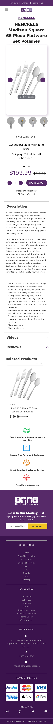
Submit (39, 526)
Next (41, 363)
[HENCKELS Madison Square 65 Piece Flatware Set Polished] (11, 121)
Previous (37, 363)
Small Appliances (26, 610)
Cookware (26, 603)
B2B (26, 576)
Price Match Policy (26, 556)
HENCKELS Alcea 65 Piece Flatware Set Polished (23, 410)
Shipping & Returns (26, 563)
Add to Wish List (27, 194)
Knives (26, 606)
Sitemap (26, 580)
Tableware (26, 596)
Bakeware (26, 600)
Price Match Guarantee (27, 485)
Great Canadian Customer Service (27, 470)
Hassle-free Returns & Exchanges (27, 455)
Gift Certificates (26, 620)
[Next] (42, 80)
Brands (25, 3)
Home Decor (26, 617)
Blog (26, 566)
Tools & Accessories (26, 613)
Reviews (14, 3)
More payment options (26, 191)
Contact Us (38, 3)
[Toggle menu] (6, 10)
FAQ (26, 569)
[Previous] (10, 80)
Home (26, 553)
